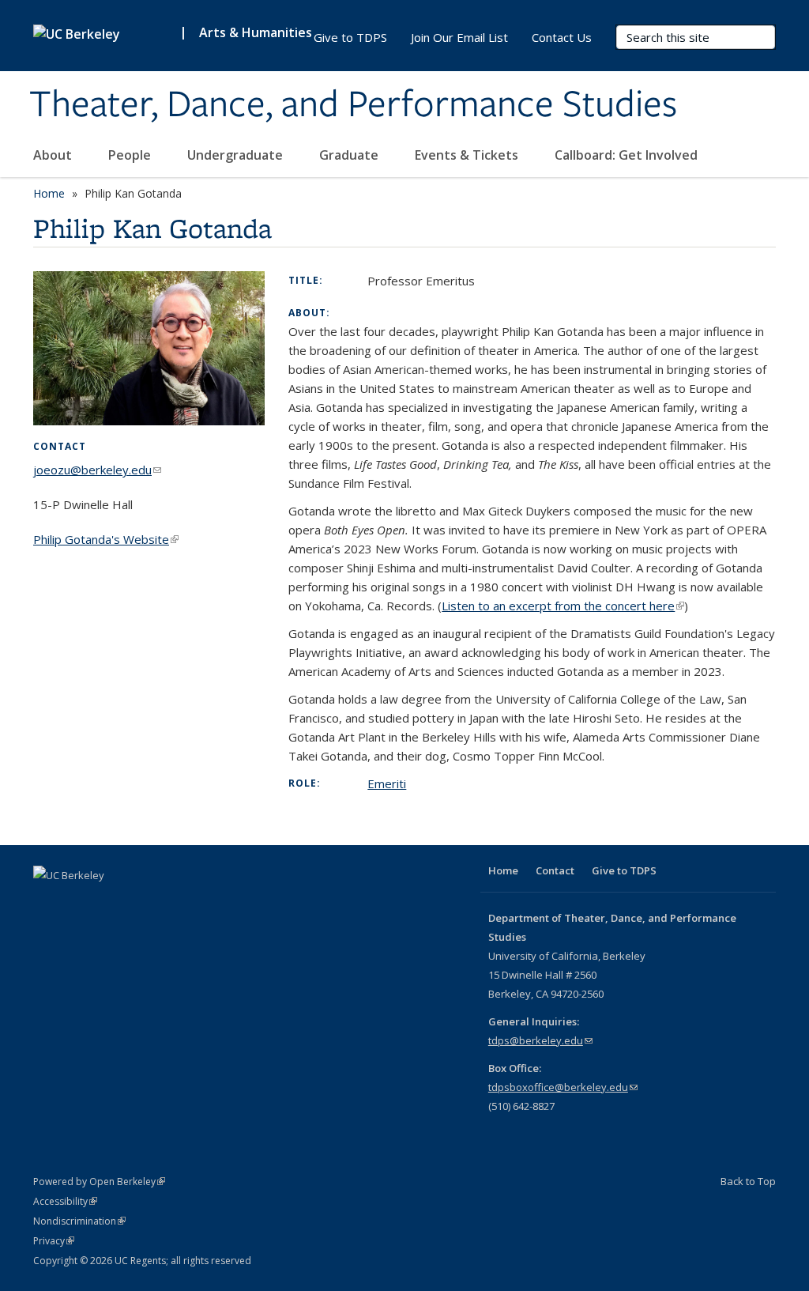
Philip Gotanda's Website (106, 539)
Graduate (350, 155)
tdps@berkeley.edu (540, 1040)
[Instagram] (109, 902)
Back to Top (748, 1181)
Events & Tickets (468, 155)
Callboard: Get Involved (626, 155)
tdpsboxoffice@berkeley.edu (563, 1087)
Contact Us (562, 37)
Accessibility (65, 1201)
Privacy (53, 1241)
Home (49, 193)
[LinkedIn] (78, 902)
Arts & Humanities (255, 32)
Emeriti (386, 783)
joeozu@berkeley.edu (97, 470)
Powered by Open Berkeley (99, 1181)
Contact (555, 870)
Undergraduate (236, 155)
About (54, 155)
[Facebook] (47, 902)
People (131, 155)
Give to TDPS (350, 37)
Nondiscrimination (79, 1221)
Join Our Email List (459, 37)
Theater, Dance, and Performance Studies (353, 105)
